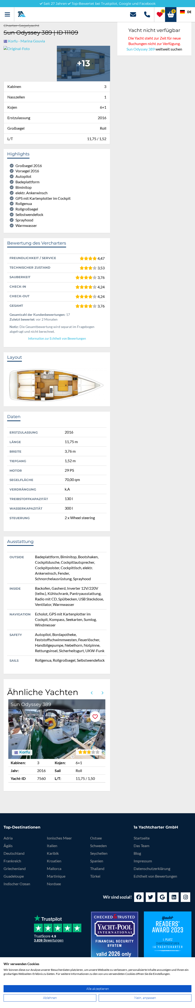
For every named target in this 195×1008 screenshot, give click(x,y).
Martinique (56, 876)
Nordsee (54, 883)
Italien (52, 845)
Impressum (143, 861)
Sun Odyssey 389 (141, 49)
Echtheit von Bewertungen (155, 876)
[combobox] (185, 12)
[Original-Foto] (17, 48)
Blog (137, 853)
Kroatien (54, 861)
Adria (8, 838)
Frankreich (12, 861)
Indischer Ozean (17, 883)
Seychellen (98, 853)
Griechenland (15, 868)
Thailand (97, 868)
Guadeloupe (14, 876)
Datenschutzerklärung (152, 868)
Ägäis (8, 845)
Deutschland (14, 853)
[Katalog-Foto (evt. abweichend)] (83, 63)
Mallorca (54, 868)
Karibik (53, 853)
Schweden (98, 845)
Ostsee (96, 838)
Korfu (24, 752)
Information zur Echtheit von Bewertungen (57, 338)
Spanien (96, 861)
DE (189, 12)
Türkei (95, 876)
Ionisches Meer (59, 838)
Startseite (142, 838)
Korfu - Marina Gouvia (26, 41)
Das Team (141, 845)
